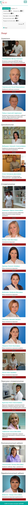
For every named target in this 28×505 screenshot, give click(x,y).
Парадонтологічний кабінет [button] (10, 20)
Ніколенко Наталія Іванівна (11, 319)
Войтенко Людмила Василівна (12, 292)
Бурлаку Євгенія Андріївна (11, 266)
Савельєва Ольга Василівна (11, 431)
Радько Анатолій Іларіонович (12, 113)
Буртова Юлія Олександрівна (12, 402)
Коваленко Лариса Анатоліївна (12, 210)
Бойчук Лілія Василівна (9, 240)
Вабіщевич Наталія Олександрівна (14, 146)
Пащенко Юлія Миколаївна (11, 346)
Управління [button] (6, 11)
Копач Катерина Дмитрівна (11, 174)
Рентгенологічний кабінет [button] (9, 18)
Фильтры (21, 24)
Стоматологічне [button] (7, 13)
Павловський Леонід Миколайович (13, 87)
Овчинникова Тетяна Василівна (12, 464)
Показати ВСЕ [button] (6, 8)
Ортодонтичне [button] (17, 11)
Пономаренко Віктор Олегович (12, 59)
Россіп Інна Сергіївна (9, 372)
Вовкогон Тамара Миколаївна (12, 495)
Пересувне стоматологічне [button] (10, 16)
